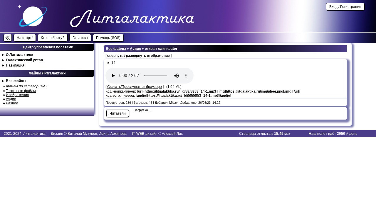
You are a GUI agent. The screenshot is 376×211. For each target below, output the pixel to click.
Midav (173, 102)
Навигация (15, 65)
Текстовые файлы (21, 91)
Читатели (118, 113)
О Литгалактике (19, 55)
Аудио (11, 99)
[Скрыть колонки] (8, 38)
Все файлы (16, 81)
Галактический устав (24, 60)
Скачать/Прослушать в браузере (134, 87)
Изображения (17, 95)
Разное (12, 103)
